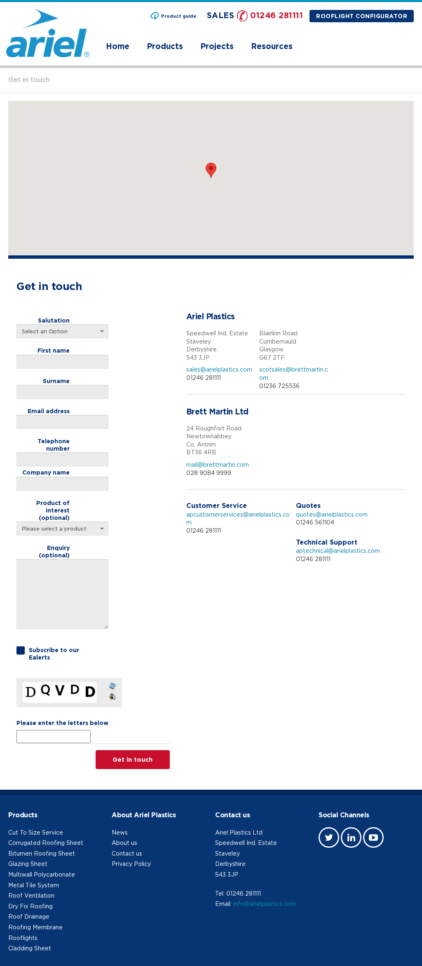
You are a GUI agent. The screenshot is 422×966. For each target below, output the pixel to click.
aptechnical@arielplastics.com (338, 550)
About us (124, 843)
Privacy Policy (131, 864)
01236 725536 (279, 386)
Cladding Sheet (29, 948)
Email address (49, 411)
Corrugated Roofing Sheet (45, 843)
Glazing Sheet (27, 864)
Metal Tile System (33, 885)
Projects (217, 46)
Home (117, 46)
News (120, 832)
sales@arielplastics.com (219, 369)
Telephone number (54, 444)
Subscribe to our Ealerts (54, 653)
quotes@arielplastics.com (332, 514)
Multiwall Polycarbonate (41, 874)
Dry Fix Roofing (30, 906)
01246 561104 (315, 522)
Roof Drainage (28, 916)
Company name (46, 472)
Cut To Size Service (35, 832)
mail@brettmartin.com (217, 464)
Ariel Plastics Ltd (239, 832)
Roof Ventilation (31, 895)
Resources (272, 46)
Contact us (127, 853)
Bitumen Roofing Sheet (41, 853)
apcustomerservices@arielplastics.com (238, 518)
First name (54, 350)
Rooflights (23, 938)
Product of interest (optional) (53, 510)
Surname (56, 381)
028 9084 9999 (208, 473)
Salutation (54, 320)
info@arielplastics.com (264, 904)
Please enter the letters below (62, 723)
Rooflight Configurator (361, 16)
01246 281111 (276, 15)
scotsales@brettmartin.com (293, 373)
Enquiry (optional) (54, 551)
